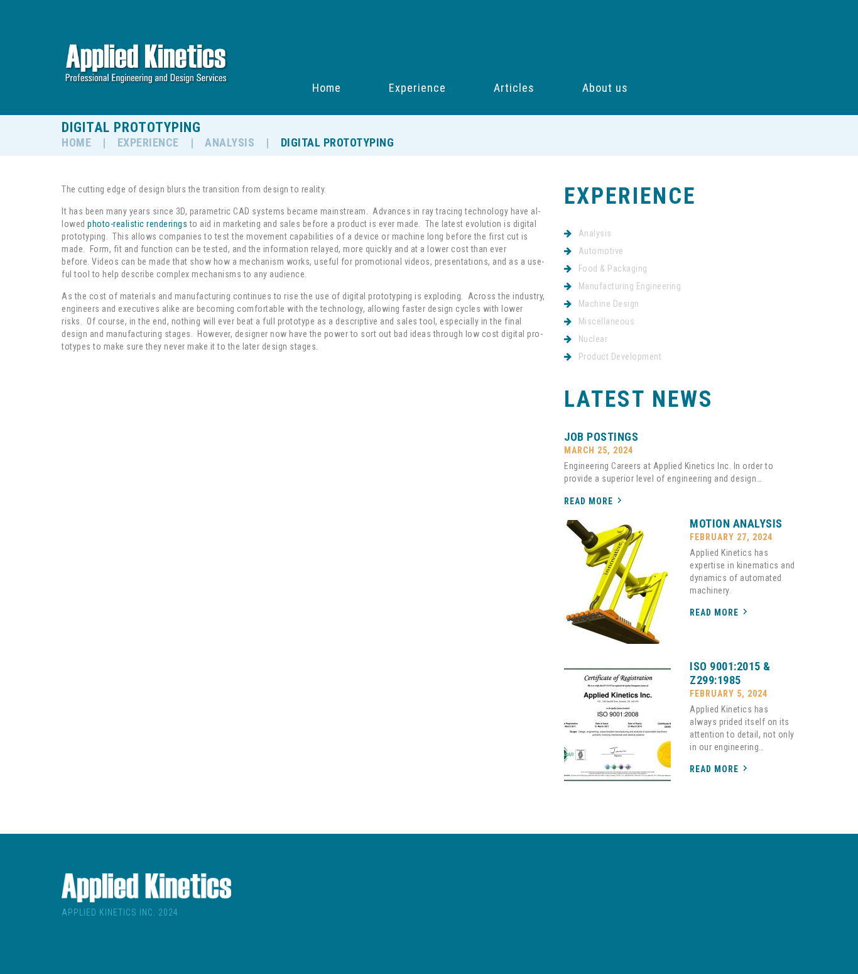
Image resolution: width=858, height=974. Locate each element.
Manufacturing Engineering (630, 286)
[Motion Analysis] (617, 582)
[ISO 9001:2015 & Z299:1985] (617, 725)
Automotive (601, 251)
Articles (514, 88)
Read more (588, 501)
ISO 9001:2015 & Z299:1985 (730, 673)
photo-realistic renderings (137, 224)
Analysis (229, 142)
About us (605, 88)
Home (326, 88)
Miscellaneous (606, 321)
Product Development (620, 356)
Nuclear (593, 339)
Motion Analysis (736, 523)
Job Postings (601, 436)
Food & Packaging (613, 268)
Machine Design (608, 304)
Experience (417, 88)
